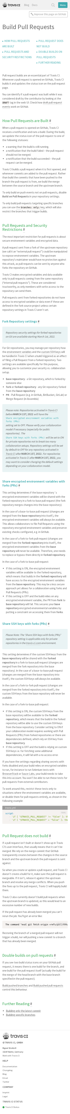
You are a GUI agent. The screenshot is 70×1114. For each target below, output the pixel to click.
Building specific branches (20, 1014)
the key (30, 207)
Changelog (7, 1070)
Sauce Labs (28, 773)
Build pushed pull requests (48, 985)
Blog (26, 5)
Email (5, 1078)
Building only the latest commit (23, 1011)
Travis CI (52, 410)
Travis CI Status (12, 1107)
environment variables (19, 352)
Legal (5, 1096)
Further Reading (49, 62)
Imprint (6, 1092)
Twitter (6, 1081)
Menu (63, 5)
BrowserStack (10, 773)
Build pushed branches (15, 985)
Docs (35, 5)
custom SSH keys (51, 352)
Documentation (10, 1066)
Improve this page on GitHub (50, 14)
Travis (11, 5)
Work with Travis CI (11, 1055)
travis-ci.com (33, 643)
